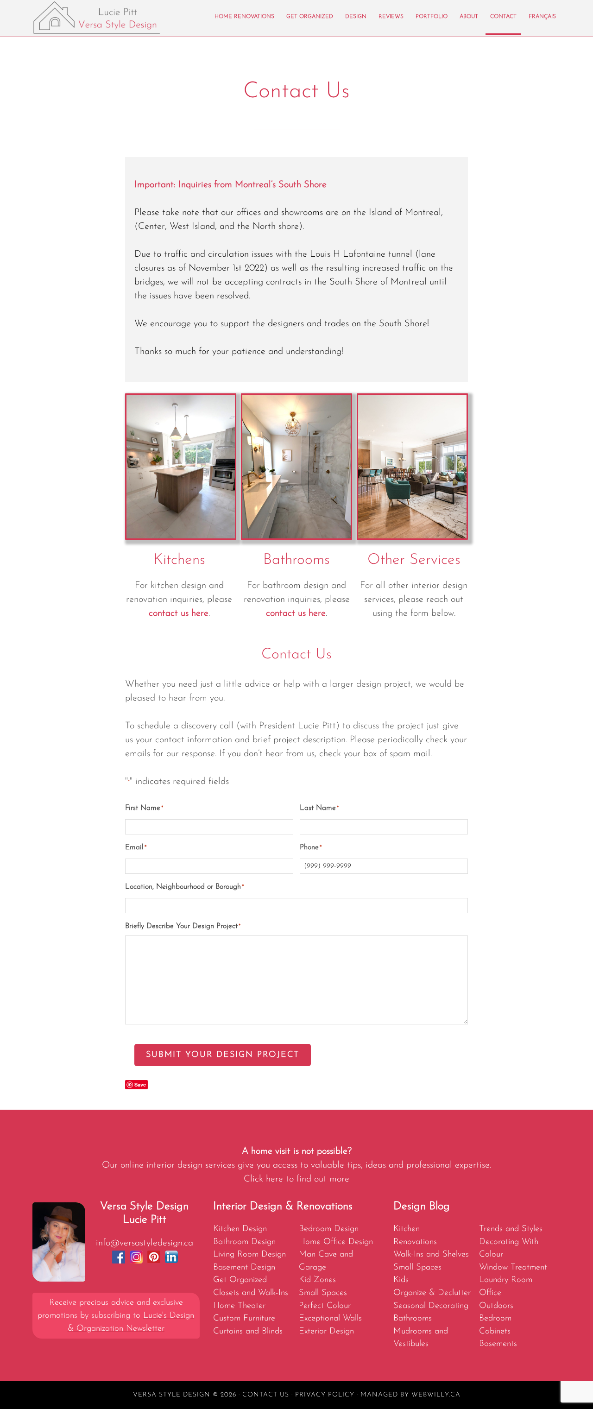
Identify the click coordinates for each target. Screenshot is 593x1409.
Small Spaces (323, 1293)
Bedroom (495, 1318)
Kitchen (406, 1229)
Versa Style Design (115, 17)
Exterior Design (326, 1331)
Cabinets (495, 1331)
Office (490, 1293)
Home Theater (239, 1306)
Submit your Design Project (222, 1055)
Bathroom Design (244, 1242)
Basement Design (244, 1267)
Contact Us (265, 1394)
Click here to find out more (296, 1179)
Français (542, 16)
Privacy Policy (324, 1394)
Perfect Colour (325, 1306)
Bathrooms (412, 1318)
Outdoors (496, 1306)
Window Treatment (513, 1267)
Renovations (415, 1242)
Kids (401, 1280)
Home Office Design (336, 1242)
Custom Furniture (244, 1318)
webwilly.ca (436, 1394)
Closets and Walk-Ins (250, 1293)
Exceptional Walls (330, 1318)
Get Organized (240, 1280)
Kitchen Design (240, 1229)
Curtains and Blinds (248, 1331)
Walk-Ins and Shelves (431, 1254)
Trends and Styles (511, 1229)
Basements (498, 1343)
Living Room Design (249, 1254)
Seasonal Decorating (430, 1306)
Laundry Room (505, 1280)
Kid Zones (317, 1280)
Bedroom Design (329, 1229)
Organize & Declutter (432, 1293)
